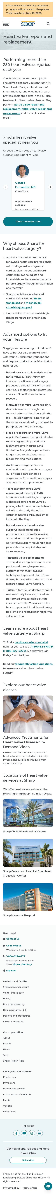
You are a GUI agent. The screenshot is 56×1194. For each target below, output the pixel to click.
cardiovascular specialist (31, 642)
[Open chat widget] (48, 1186)
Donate (7, 1043)
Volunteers (9, 1111)
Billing (6, 998)
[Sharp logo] (28, 23)
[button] (6, 24)
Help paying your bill (14, 1010)
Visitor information (13, 992)
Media (6, 1100)
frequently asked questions (34, 664)
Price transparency (14, 1004)
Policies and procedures (16, 1015)
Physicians (9, 1082)
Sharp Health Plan (13, 1060)
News (6, 1049)
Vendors (7, 1105)
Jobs (5, 1055)
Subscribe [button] (28, 1160)
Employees (9, 1077)
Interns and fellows (14, 1088)
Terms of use (29, 1188)
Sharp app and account (16, 987)
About (6, 1037)
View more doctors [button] (28, 221)
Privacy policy (11, 1188)
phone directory (22, 964)
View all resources (13, 1021)
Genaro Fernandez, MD (25, 185)
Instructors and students (17, 1094)
